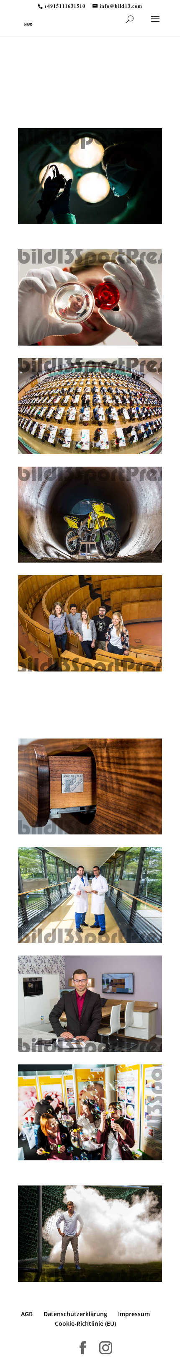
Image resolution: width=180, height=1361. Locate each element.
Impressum (134, 1314)
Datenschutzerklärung (75, 1314)
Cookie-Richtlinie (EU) (85, 1323)
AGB (27, 1314)
